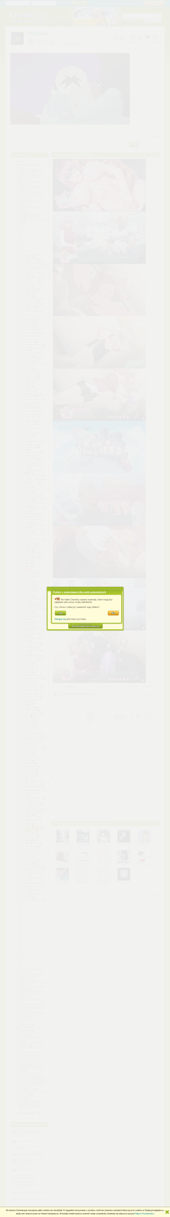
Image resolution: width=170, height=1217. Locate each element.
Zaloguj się (60, 619)
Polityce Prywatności (144, 1214)
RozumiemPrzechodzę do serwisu (85, 625)
